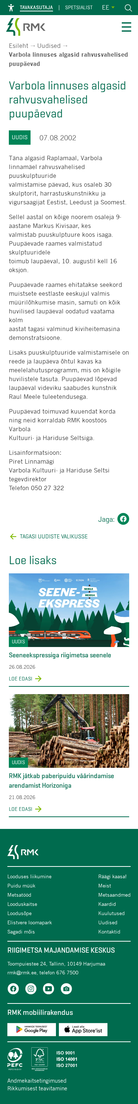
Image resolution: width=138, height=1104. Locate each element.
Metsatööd (19, 894)
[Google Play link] (31, 1031)
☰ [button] (126, 28)
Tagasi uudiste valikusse (54, 536)
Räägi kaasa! (112, 876)
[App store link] (83, 1031)
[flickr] (66, 990)
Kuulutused (111, 913)
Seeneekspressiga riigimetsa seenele (60, 655)
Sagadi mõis (21, 931)
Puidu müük (21, 885)
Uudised (49, 45)
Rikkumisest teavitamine (37, 1088)
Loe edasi (20, 678)
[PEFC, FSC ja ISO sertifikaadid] (69, 1059)
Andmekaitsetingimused (37, 1080)
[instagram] (31, 990)
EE (105, 7)
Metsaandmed (114, 894)
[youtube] (48, 990)
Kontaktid (109, 931)
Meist (104, 885)
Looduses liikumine (29, 876)
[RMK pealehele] (26, 28)
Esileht (18, 45)
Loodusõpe (19, 913)
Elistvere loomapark (29, 922)
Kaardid (107, 903)
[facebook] (13, 990)
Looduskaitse (22, 903)
